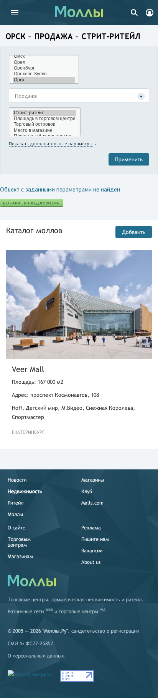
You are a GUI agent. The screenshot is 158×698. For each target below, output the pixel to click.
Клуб (86, 491)
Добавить (133, 232)
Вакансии (91, 551)
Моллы (15, 514)
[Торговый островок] (44, 124)
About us (90, 562)
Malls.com (92, 503)
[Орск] (44, 80)
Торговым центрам (19, 542)
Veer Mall (28, 369)
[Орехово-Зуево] (44, 74)
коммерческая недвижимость (85, 599)
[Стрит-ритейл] (44, 113)
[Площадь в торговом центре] (44, 119)
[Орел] (44, 62)
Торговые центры (28, 599)
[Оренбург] (44, 68)
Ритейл (15, 503)
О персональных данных (36, 656)
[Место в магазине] (44, 130)
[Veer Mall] (79, 304)
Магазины (92, 480)
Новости (17, 480)
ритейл (134, 599)
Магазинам (20, 556)
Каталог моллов (34, 230)
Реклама (91, 528)
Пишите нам (95, 539)
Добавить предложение (32, 203)
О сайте (16, 528)
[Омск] (44, 56)
